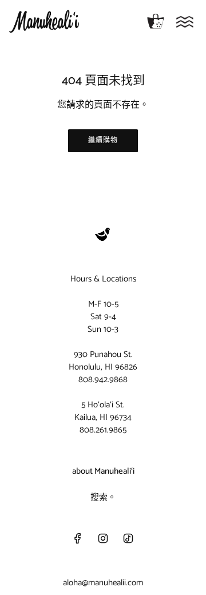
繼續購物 (103, 140)
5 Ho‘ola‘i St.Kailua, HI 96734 (103, 411)
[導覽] (185, 22)
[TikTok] (128, 538)
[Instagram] (103, 538)
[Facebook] (78, 538)
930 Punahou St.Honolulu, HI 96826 (103, 360)
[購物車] (155, 22)
